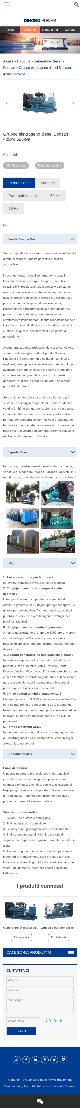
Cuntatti (70, 29)
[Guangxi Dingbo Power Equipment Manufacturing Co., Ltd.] (40, 17)
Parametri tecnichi (24, 196)
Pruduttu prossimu (49, 165)
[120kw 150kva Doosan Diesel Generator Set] (21, 910)
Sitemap (70, 1086)
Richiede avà (16, 165)
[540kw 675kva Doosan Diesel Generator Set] (59, 910)
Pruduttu (30, 29)
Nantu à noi (50, 29)
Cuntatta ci (17, 970)
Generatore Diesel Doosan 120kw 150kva (31, 927)
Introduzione (19, 183)
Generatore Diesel (48, 61)
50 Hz (55, 196)
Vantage (48, 183)
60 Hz (14, 208)
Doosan (9, 68)
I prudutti (24, 61)
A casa (10, 29)
